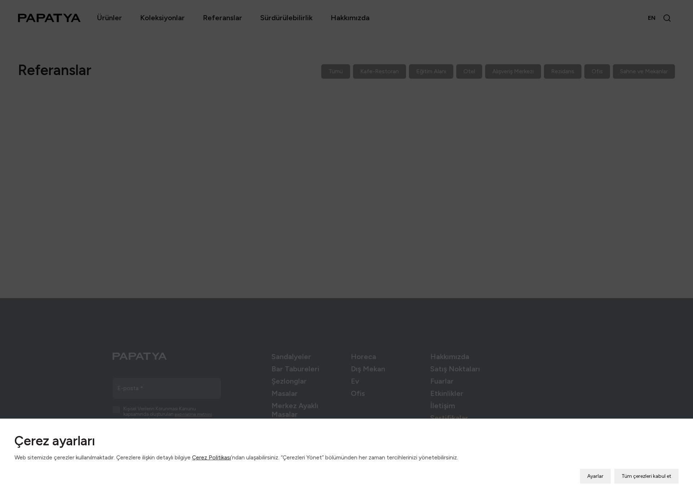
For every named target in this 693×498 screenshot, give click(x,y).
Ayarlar (595, 476)
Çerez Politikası (211, 457)
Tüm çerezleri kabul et (646, 476)
